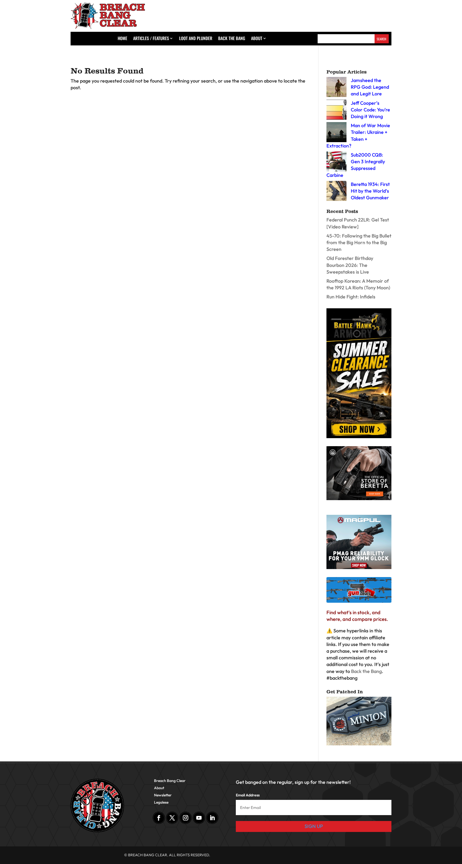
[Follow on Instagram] (185, 817)
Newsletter (163, 795)
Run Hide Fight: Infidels (350, 297)
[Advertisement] (311, 14)
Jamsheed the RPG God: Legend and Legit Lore (370, 87)
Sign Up (314, 826)
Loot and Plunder (195, 38)
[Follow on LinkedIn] (212, 817)
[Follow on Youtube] (199, 817)
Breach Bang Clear (170, 781)
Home (122, 38)
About (256, 38)
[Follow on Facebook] (158, 817)
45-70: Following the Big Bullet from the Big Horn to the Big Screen (358, 242)
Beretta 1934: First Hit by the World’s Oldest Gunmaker (370, 191)
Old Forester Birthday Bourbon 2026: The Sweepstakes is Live (349, 265)
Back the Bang (231, 38)
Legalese (161, 802)
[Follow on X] (172, 817)
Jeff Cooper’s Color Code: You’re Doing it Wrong (370, 109)
